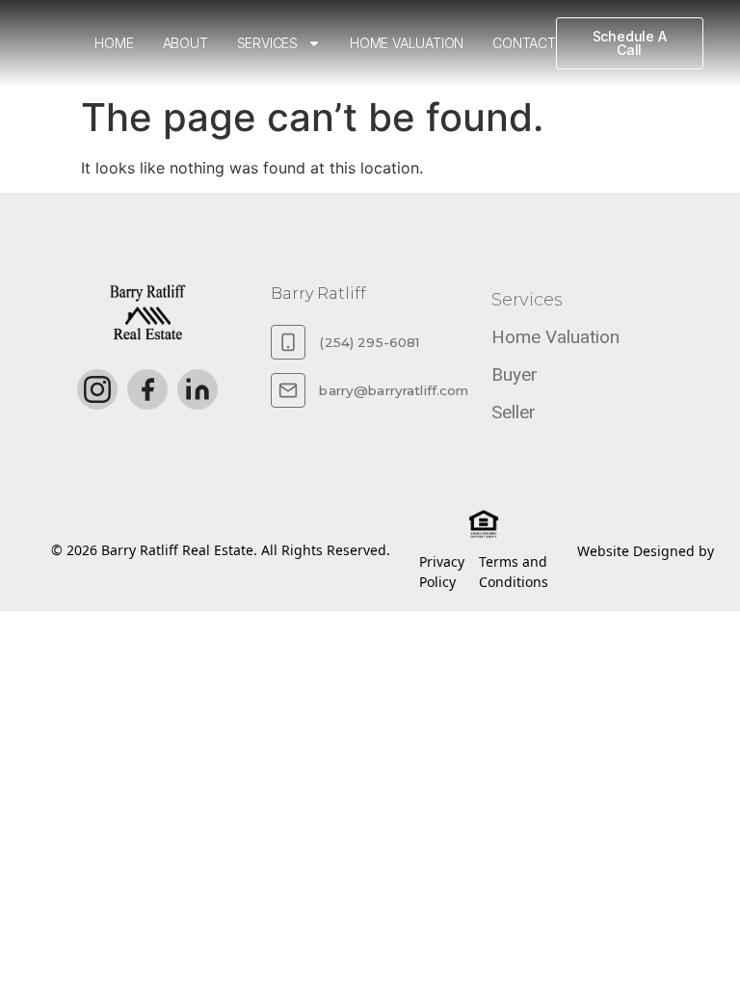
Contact (524, 43)
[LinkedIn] (197, 389)
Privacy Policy (441, 571)
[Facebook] (147, 389)
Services (267, 43)
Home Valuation (406, 43)
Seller (513, 412)
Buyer (514, 374)
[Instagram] (97, 389)
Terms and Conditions (513, 571)
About (185, 43)
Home (113, 43)
